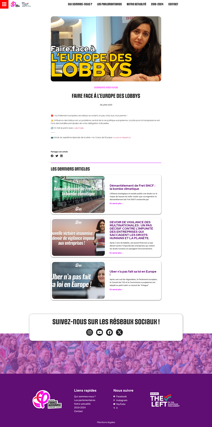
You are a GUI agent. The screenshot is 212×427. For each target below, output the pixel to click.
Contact (173, 4)
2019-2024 (157, 4)
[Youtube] (99, 332)
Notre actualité (136, 4)
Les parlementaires (109, 4)
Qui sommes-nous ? (80, 4)
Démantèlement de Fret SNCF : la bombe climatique (132, 187)
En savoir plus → (117, 203)
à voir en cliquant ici (122, 137)
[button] (52, 156)
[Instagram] (89, 332)
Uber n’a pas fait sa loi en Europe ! (133, 273)
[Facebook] (109, 332)
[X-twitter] (119, 332)
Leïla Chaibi (79, 128)
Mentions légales (106, 422)
